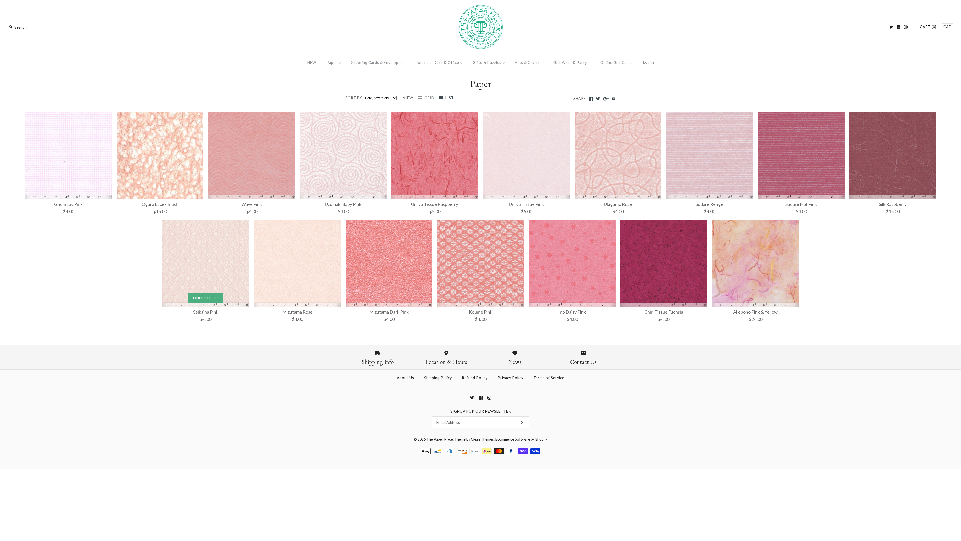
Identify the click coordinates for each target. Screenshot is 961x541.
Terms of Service (548, 378)
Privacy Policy (510, 378)
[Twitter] (891, 27)
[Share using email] (614, 99)
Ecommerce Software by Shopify (521, 439)
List (449, 98)
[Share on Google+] (606, 99)
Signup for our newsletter (480, 411)
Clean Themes (482, 439)
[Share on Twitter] (598, 99)
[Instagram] (906, 27)
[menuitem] (311, 62)
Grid (429, 98)
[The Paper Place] (481, 8)
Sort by (353, 98)
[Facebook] (898, 27)
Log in (648, 62)
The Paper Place (439, 439)
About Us (405, 378)
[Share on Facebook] (591, 99)
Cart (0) (928, 27)
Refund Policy (475, 378)
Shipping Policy (438, 378)
